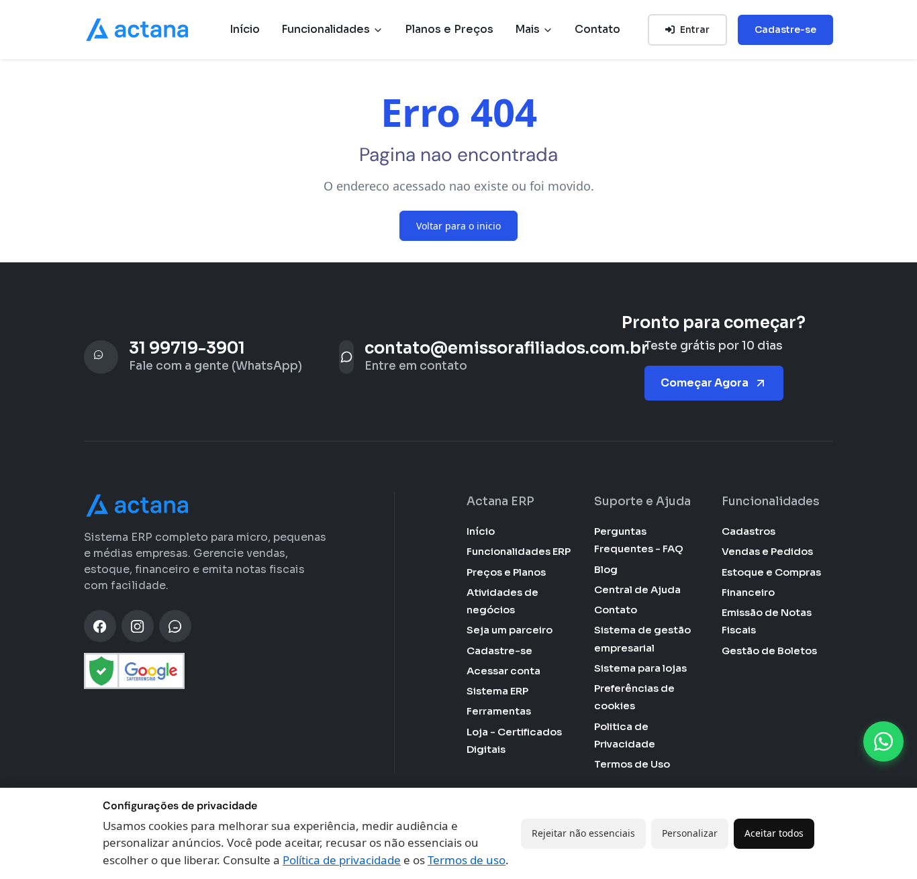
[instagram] (138, 626)
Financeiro (748, 592)
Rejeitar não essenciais (583, 833)
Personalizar (690, 833)
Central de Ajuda (637, 589)
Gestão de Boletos (769, 650)
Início (245, 29)
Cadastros (748, 531)
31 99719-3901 (187, 348)
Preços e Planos (506, 572)
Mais (528, 29)
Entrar (695, 29)
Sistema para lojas (640, 668)
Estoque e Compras (771, 572)
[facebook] (100, 626)
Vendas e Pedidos (767, 551)
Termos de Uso (632, 764)
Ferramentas (499, 711)
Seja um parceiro (509, 629)
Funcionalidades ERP (519, 551)
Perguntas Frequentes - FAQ (638, 540)
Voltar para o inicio (458, 225)
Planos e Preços (449, 29)
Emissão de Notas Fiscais (767, 621)
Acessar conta (503, 670)
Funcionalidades (327, 29)
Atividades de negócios (502, 601)
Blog (606, 569)
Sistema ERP (497, 690)
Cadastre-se (785, 29)
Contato (597, 29)
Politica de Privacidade (624, 735)
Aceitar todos (774, 833)
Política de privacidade (342, 860)
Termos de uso (466, 860)
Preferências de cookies (634, 697)
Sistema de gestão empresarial (642, 638)
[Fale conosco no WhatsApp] (883, 741)
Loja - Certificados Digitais (514, 740)
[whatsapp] (175, 626)
